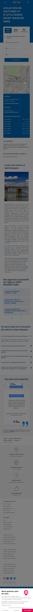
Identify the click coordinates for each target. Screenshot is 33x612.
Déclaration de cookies (6, 605)
